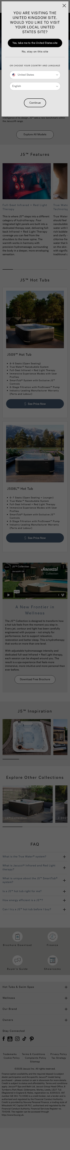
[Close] (64, 5)
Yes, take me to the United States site (34, 43)
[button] (35, 53)
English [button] (16, 86)
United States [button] (25, 75)
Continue (35, 103)
